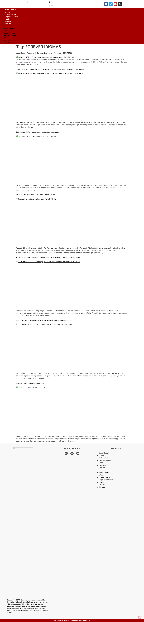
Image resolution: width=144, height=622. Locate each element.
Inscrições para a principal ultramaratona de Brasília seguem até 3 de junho (43, 320)
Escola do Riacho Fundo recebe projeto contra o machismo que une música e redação (48, 258)
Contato (8, 24)
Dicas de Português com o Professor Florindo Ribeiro (35, 195)
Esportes (8, 21)
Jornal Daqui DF (10, 10)
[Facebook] (106, 4)
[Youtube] (115, 4)
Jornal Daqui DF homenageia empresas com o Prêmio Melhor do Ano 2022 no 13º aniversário (50, 69)
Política (7, 19)
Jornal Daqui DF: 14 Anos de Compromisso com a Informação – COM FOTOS (44, 53)
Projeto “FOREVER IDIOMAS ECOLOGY (30, 383)
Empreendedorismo (12, 17)
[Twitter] (111, 4)
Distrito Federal (10, 14)
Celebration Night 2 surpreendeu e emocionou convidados (37, 132)
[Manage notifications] (139, 617)
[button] (72, 26)
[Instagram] (120, 4)
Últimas (7, 12)
